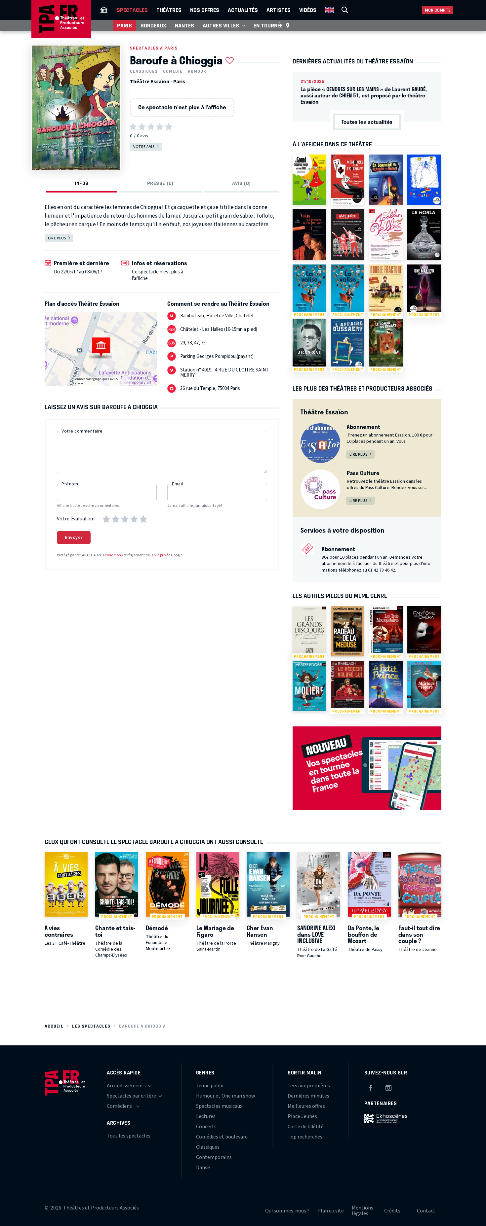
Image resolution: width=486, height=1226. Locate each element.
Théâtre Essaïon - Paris (157, 81)
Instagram (388, 1087)
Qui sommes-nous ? (287, 1210)
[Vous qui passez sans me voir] (309, 234)
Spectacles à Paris (154, 48)
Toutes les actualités (367, 122)
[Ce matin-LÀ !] (424, 180)
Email (177, 484)
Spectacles (132, 10)
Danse (203, 1167)
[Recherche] (344, 10)
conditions (114, 555)
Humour (197, 71)
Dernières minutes (308, 1096)
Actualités (243, 10)
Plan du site (330, 1210)
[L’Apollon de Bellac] (385, 234)
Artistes (278, 10)
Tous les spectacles (128, 1135)
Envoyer (74, 537)
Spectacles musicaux (219, 1106)
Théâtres (169, 10)
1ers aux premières (309, 1085)
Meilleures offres (306, 1106)
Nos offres (204, 10)
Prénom (69, 484)
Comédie (172, 71)
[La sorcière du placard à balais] (385, 180)
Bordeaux (153, 25)
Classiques (144, 71)
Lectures (206, 1116)
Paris (124, 25)
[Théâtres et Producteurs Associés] (103, 10)
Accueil (54, 1026)
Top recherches (305, 1136)
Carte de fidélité (306, 1126)
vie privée (162, 555)
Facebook (370, 1087)
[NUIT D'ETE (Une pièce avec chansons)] (347, 234)
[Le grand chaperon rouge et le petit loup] (309, 180)
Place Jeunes (302, 1116)
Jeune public (210, 1085)
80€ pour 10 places (340, 557)
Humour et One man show (225, 1096)
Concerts (206, 1126)
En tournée (268, 25)
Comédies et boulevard (222, 1136)
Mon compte (438, 10)
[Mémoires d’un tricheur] (347, 180)
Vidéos (307, 10)
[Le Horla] (424, 234)
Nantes (184, 25)
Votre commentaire (82, 431)
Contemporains (214, 1157)
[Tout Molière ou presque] (309, 686)
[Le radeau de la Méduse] (347, 631)
